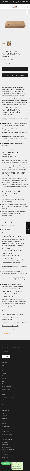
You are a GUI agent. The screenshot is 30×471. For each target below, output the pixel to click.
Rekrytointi (4, 415)
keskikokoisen (18, 277)
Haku (3, 365)
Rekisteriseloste (6, 426)
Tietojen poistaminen (7, 434)
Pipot (3, 370)
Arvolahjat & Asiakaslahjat (8, 397)
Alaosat (3, 384)
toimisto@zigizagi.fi (6, 447)
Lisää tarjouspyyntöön (15, 75)
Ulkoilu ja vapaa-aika (6, 386)
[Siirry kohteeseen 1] (4, 43)
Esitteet (4, 423)
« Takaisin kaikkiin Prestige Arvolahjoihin (11, 329)
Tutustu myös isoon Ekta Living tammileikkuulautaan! (15, 322)
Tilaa (6, 356)
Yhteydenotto (5, 410)
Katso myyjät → (6, 457)
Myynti (3, 413)
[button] (15, 83)
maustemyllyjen (13, 279)
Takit (3, 381)
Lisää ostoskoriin (15, 69)
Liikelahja (4, 373)
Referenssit (4, 418)
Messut (3, 394)
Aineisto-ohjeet (6, 421)
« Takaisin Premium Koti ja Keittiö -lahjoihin (12, 314)
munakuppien (23, 279)
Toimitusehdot (5, 429)
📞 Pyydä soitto (28, 227)
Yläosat (3, 375)
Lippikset (4, 368)
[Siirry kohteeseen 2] (9, 43)
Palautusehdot (5, 431)
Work (3, 399)
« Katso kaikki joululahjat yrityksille (10, 326)
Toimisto (4, 391)
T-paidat (4, 378)
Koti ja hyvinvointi (6, 389)
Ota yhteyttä (5, 454)
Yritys (3, 407)
